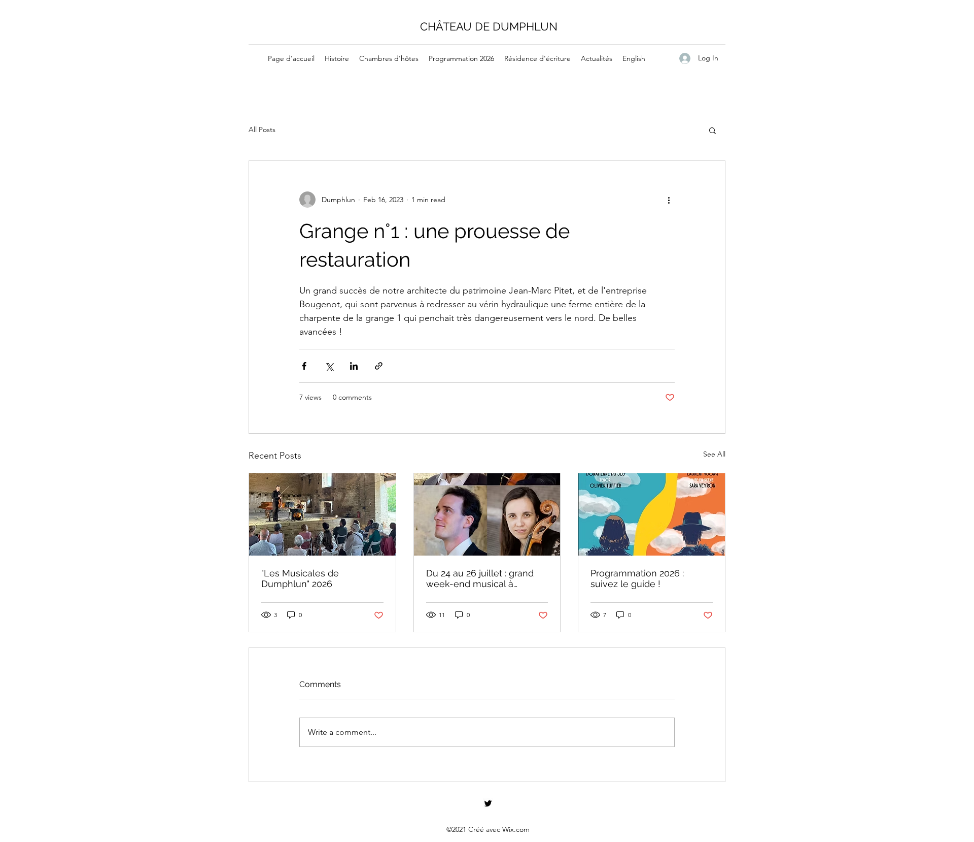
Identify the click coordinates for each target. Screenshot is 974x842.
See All (714, 454)
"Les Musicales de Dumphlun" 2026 (300, 578)
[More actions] (669, 199)
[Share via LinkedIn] (354, 366)
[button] (712, 130)
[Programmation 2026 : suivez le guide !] (651, 514)
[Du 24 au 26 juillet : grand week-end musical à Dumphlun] (487, 514)
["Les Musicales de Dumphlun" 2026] (322, 514)
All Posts (262, 129)
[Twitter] (488, 803)
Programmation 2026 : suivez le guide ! (637, 578)
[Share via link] (379, 366)
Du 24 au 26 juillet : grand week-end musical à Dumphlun (480, 578)
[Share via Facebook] (304, 366)
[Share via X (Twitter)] (329, 366)
